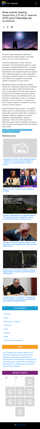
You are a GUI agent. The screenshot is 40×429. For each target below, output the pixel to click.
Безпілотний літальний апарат (14, 359)
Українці (20, 353)
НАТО (32, 364)
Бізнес (6, 318)
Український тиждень (26, 130)
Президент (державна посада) (14, 357)
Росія (5, 353)
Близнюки (5, 132)
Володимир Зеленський (18, 355)
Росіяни (30, 355)
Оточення (15, 130)
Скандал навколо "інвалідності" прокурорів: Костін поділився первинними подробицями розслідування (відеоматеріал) (19, 299)
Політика (7, 314)
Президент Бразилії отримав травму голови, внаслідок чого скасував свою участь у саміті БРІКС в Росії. (20, 244)
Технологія (8, 325)
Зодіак (10, 130)
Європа (28, 357)
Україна (10, 353)
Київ (14, 353)
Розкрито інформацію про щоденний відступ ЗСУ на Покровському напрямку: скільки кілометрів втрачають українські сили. (19, 217)
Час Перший (12, 3)
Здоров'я (7, 333)
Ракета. (24, 362)
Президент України (14, 362)
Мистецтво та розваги (12, 321)
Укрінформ (32, 362)
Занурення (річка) (14, 132)
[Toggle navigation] (36, 3)
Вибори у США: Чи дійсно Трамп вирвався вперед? (18, 190)
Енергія (5, 130)
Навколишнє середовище (13, 340)
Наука (6, 336)
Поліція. (11, 366)
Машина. (17, 366)
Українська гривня (23, 364)
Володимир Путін (9, 364)
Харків (5, 366)
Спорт (6, 329)
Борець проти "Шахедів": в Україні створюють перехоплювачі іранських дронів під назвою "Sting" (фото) (20, 271)
